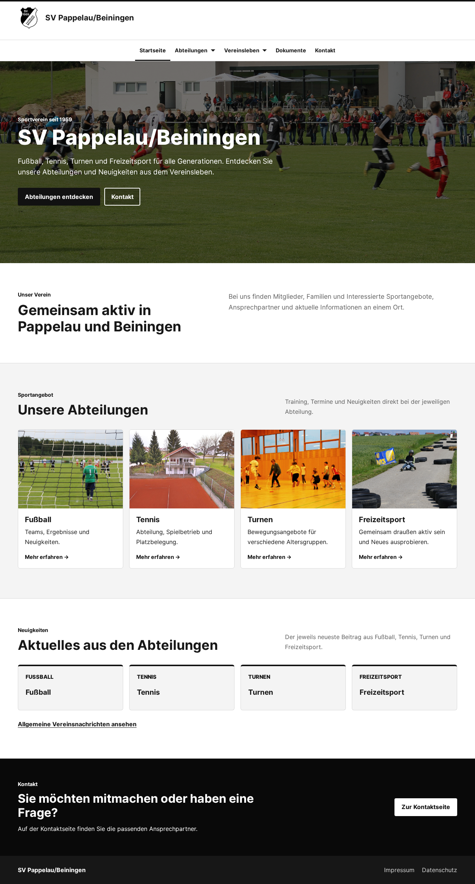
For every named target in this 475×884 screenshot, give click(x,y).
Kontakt (325, 50)
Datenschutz (439, 870)
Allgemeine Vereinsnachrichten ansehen (77, 724)
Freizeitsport (382, 692)
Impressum (399, 870)
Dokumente (291, 50)
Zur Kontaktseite (426, 807)
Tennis (148, 692)
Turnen (260, 692)
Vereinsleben (241, 50)
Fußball (38, 692)
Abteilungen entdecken (59, 196)
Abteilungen (191, 50)
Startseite (153, 50)
